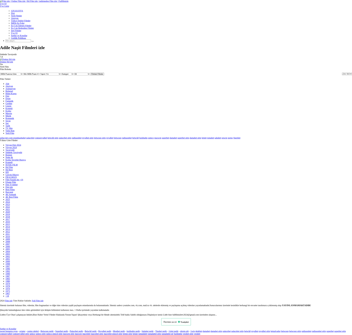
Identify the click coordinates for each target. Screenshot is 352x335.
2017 (8, 219)
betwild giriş (53, 138)
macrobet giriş (97, 334)
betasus (86, 301)
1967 (8, 293)
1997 (8, 266)
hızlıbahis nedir (133, 331)
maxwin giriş (68, 334)
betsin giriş (127, 334)
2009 (8, 239)
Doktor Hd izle (6, 62)
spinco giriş (41, 334)
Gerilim (9, 103)
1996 (8, 269)
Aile (7, 84)
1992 (8, 271)
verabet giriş (188, 334)
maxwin (157, 138)
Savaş (8, 121)
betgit (204, 138)
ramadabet (142, 334)
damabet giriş (195, 138)
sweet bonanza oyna (9, 331)
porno (230, 138)
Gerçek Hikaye (12, 175)
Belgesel (9, 91)
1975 (8, 291)
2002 (8, 256)
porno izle (10, 301)
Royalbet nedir (104, 331)
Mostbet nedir (119, 331)
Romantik (10, 118)
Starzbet (236, 138)
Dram (8, 98)
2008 (8, 241)
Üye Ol (14, 33)
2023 (8, 204)
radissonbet (77, 138)
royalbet (109, 138)
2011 (8, 234)
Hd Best (9, 170)
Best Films (10, 189)
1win (192, 331)
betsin (135, 334)
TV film (9, 128)
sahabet (218, 138)
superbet (165, 138)
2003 (8, 254)
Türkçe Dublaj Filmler (20, 21)
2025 (8, 199)
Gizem (8, 106)
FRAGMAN (11, 177)
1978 (8, 286)
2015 (8, 224)
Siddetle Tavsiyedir (14, 152)
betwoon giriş (100, 138)
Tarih (8, 126)
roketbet (135, 301)
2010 (8, 236)
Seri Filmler (16, 30)
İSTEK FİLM (12, 165)
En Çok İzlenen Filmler (21, 25)
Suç (7, 123)
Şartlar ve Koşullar (19, 35)
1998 (8, 264)
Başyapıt (9, 192)
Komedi (9, 108)
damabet (173, 138)
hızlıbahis (143, 138)
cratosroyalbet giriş (21, 334)
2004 (8, 251)
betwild (135, 138)
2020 (8, 212)
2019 (8, 214)
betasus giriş (75, 301)
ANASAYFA (17, 11)
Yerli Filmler (16, 16)
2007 (8, 244)
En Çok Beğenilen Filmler (22, 28)
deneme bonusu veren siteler (56, 301)
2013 (8, 229)
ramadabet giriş (154, 334)
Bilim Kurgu (11, 93)
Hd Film (9, 167)
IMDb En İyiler (17, 23)
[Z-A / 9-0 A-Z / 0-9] (347, 74)
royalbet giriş (87, 138)
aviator (22, 331)
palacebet (30, 138)
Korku (8, 111)
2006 (8, 246)
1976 (8, 288)
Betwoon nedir (47, 331)
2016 (8, 222)
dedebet (198, 331)
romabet (210, 138)
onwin (224, 138)
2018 (8, 217)
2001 (8, 259)
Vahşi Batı (10, 131)
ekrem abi (184, 331)
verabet (197, 334)
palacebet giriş (65, 138)
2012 (8, 231)
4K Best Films (12, 197)
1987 (8, 276)
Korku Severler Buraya (16, 160)
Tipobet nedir (161, 331)
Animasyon (11, 88)
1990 (8, 274)
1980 (8, 281)
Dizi (13, 13)
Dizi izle (9, 187)
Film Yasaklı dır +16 (14, 180)
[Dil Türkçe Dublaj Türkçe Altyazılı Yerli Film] (82, 74)
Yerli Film (10, 133)
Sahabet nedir (147, 331)
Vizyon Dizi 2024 (13, 145)
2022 (8, 207)
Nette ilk (9, 157)
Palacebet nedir (76, 331)
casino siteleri (33, 331)
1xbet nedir (173, 331)
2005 (8, 249)
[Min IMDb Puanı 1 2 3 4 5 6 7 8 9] (31, 74)
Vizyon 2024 (11, 147)
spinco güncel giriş (54, 334)
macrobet (86, 334)
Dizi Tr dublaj (12, 184)
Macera (9, 113)
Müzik (8, 116)
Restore (9, 155)
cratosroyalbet (41, 138)
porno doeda (20, 301)
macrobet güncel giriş (113, 334)
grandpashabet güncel (150, 301)
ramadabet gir (167, 334)
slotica (28, 301)
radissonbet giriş (319, 331)
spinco (151, 138)
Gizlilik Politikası (18, 38)
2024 (8, 202)
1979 (8, 283)
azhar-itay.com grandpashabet (13, 138)
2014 (8, 227)
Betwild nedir (91, 331)
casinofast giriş (123, 301)
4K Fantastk (11, 194)
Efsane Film (11, 182)
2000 (8, 261)
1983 (8, 279)
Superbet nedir (61, 331)
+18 (7, 296)
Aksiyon (14, 18)
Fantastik (9, 101)
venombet (37, 301)
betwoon (117, 138)
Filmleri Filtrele (97, 74)
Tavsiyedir (10, 150)
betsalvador (275, 331)
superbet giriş (183, 138)
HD (7, 172)
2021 (8, 209)
